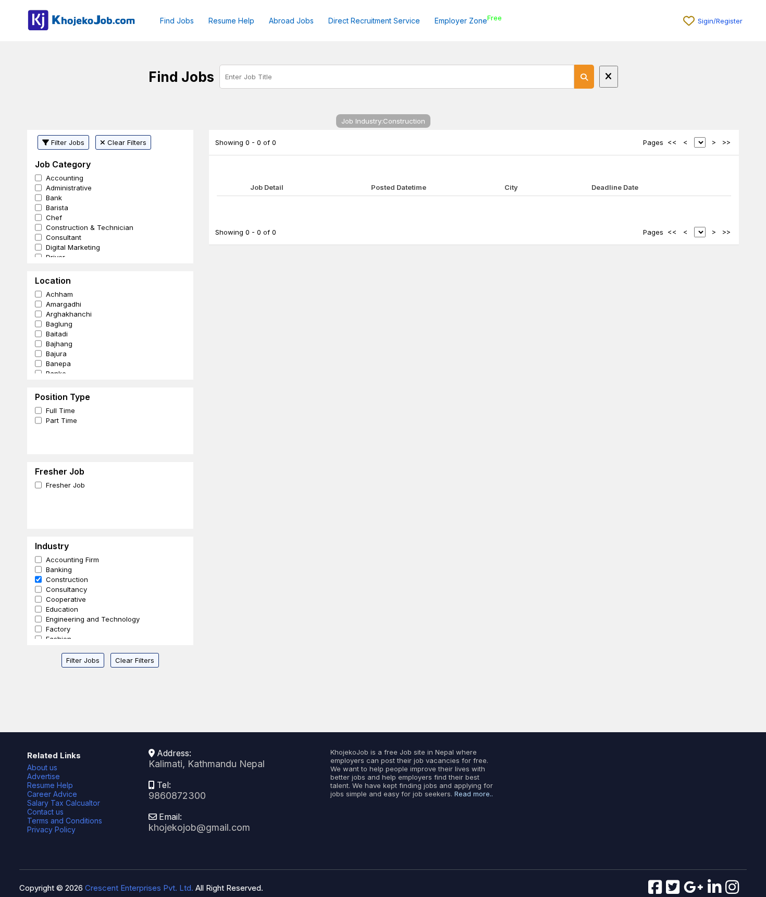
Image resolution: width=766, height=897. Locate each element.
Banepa (58, 363)
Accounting (64, 178)
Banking (59, 569)
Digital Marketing (73, 247)
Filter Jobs (66, 142)
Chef (54, 217)
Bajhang (59, 344)
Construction (67, 579)
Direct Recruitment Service (374, 20)
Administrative (69, 188)
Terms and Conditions (64, 820)
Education (62, 609)
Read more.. (473, 794)
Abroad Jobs (291, 20)
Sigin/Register (720, 21)
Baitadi (57, 334)
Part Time (61, 420)
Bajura (56, 353)
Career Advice (52, 794)
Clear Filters (125, 142)
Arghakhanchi (69, 314)
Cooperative (66, 599)
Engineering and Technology (93, 619)
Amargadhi (63, 304)
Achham (59, 294)
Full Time (60, 410)
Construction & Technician (89, 227)
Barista (57, 207)
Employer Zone (461, 20)
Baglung (59, 324)
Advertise (43, 776)
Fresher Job (65, 485)
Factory (58, 629)
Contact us (45, 811)
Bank (54, 197)
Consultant (63, 237)
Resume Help (231, 20)
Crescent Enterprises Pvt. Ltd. (139, 888)
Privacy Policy (51, 829)
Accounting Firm (72, 559)
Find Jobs (177, 20)
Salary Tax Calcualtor (63, 802)
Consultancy (66, 589)
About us (42, 767)
